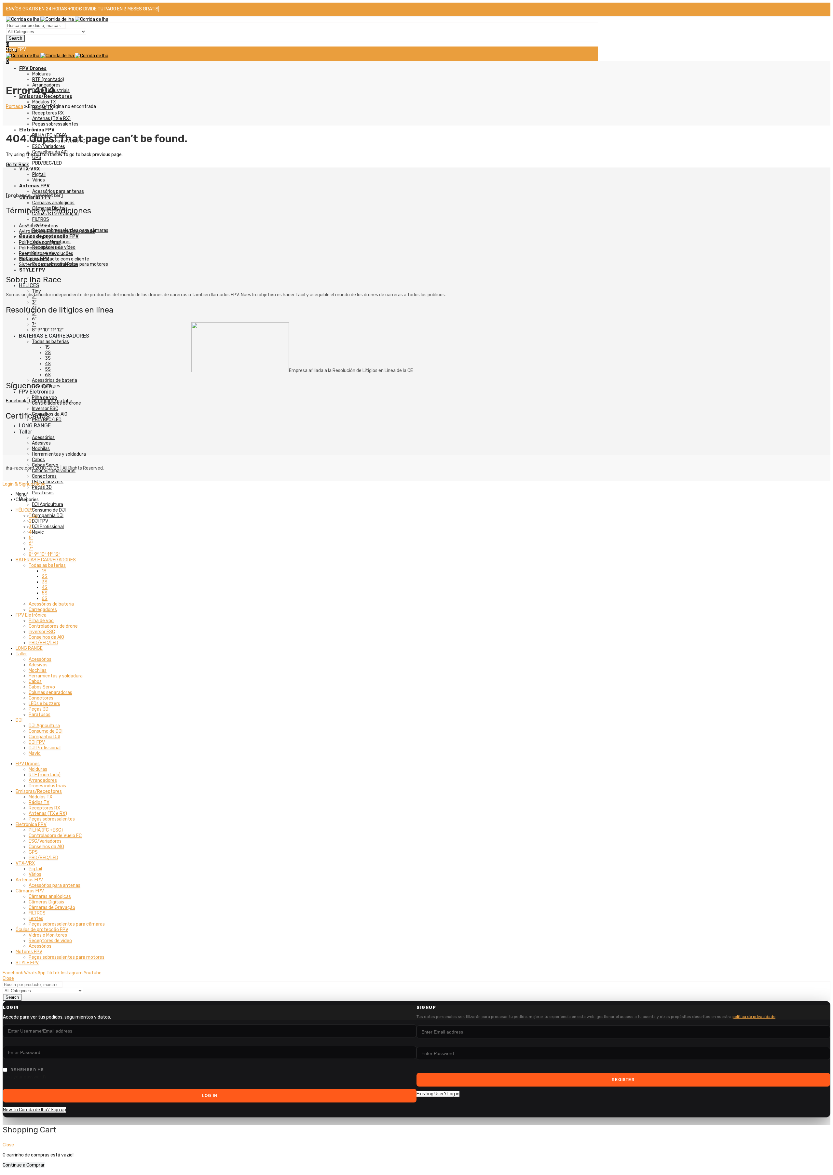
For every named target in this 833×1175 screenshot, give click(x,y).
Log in (209, 1095)
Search (15, 38)
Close (40, 484)
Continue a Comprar (24, 1165)
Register (623, 1079)
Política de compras (40, 242)
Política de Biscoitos (40, 248)
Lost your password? (25, 1077)
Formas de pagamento (43, 237)
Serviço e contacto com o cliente (54, 259)
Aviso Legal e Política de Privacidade (57, 231)
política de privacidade (753, 1016)
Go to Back (17, 164)
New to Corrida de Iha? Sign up (34, 1110)
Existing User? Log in (437, 1094)
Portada (14, 106)
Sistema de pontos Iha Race (48, 264)
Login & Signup (18, 484)
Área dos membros (38, 226)
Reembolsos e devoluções (46, 253)
